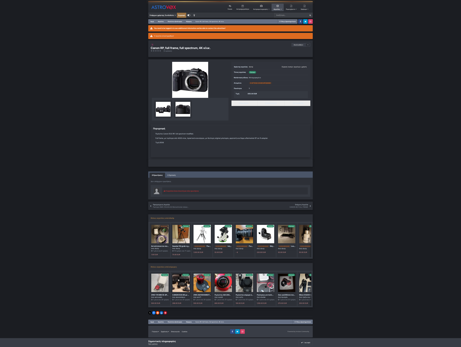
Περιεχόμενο (291, 9)
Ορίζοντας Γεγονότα (310, 297)
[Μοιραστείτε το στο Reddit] (157, 312)
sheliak (262, 297)
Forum (230, 9)
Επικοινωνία (175, 331)
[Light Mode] (194, 15)
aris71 (199, 297)
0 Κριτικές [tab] (171, 175)
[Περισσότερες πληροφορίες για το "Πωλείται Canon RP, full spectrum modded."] (244, 234)
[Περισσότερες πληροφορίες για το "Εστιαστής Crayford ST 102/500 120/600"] (308, 234)
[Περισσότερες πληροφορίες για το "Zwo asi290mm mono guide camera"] (286, 283)
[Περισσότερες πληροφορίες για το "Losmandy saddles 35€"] (286, 234)
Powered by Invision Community (298, 331)
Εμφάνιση (164, 331)
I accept (306, 342)
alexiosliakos (180, 297)
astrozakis (158, 297)
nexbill (220, 297)
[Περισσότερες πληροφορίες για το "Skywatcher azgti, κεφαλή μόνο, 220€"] (265, 234)
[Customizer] (188, 15)
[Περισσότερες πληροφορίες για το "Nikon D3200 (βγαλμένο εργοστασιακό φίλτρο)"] (308, 283)
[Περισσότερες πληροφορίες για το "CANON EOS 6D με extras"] (181, 283)
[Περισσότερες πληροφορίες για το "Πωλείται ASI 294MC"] (223, 283)
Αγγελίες (277, 9)
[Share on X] (150, 312)
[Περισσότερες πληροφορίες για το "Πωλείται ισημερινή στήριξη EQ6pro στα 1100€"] (202, 234)
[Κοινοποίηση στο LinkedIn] (161, 312)
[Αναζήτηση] (310, 15)
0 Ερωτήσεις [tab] (157, 175)
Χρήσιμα (304, 9)
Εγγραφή (181, 15)
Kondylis (284, 297)
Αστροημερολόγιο (242, 9)
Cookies (184, 331)
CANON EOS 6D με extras (182, 295)
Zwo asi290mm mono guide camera (292, 295)
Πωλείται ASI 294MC (223, 295)
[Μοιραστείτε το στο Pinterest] (165, 312)
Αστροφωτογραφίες (260, 9)
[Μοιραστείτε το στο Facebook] (153, 312)
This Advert (300, 15)
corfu (241, 297)
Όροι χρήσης (153, 344)
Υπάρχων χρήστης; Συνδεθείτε (162, 15)
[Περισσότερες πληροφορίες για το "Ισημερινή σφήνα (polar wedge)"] (223, 234)
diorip (251, 67)
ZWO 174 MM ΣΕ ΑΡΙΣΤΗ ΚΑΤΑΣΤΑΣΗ (166, 295)
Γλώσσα (155, 331)
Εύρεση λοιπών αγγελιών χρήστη (294, 67)
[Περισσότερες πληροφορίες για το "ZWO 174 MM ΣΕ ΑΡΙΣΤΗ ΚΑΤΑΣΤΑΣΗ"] (160, 283)
